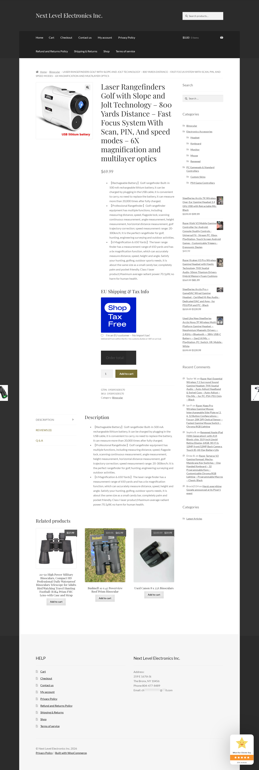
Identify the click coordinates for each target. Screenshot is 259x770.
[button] (87, 87)
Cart (51, 37)
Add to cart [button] (56, 601)
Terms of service (125, 51)
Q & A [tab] (39, 440)
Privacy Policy (126, 37)
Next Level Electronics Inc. (69, 15)
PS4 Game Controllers (202, 182)
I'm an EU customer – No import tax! (128, 335)
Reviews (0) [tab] (44, 430)
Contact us (85, 37)
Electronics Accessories (199, 131)
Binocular (54, 71)
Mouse (194, 155)
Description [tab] (45, 419)
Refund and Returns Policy (52, 51)
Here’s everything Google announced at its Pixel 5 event (203, 490)
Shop (106, 51)
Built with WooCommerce (71, 752)
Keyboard (195, 143)
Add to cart (126, 373)
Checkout (66, 37)
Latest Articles (194, 518)
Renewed (195, 161)
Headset (194, 137)
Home (39, 37)
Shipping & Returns (85, 51)
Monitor (195, 149)
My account (105, 37)
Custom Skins (197, 176)
